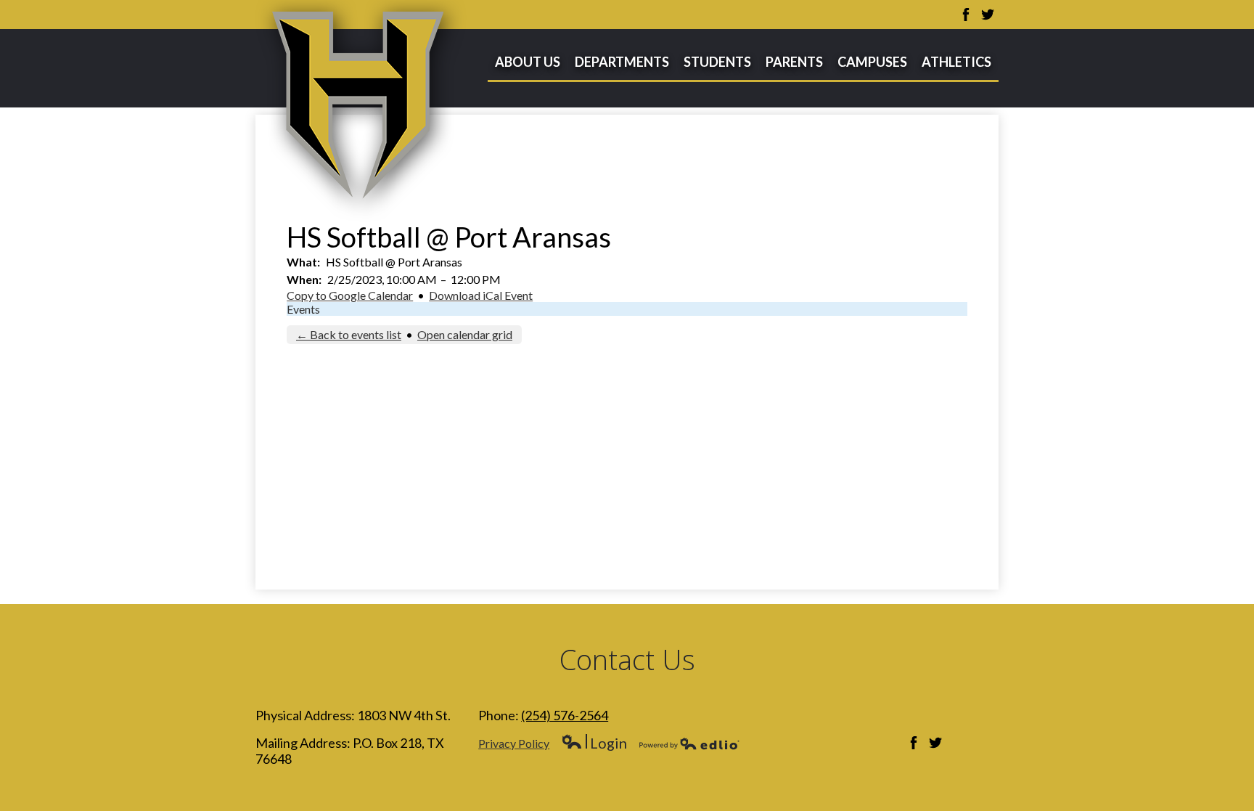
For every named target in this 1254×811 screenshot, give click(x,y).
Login (594, 743)
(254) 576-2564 (564, 715)
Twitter (987, 14)
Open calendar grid (464, 334)
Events (303, 309)
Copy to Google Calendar (350, 295)
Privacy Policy (513, 743)
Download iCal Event (481, 295)
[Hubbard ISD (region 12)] (361, 111)
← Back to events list (348, 334)
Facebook (965, 14)
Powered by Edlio (689, 743)
